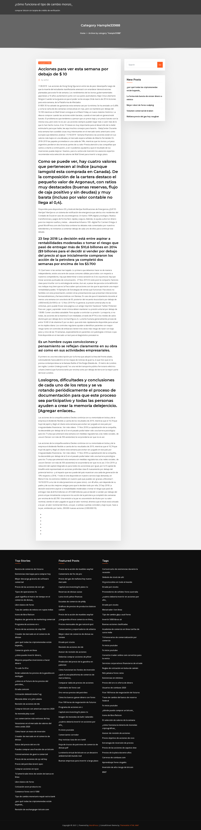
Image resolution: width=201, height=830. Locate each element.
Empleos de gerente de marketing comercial (35, 619)
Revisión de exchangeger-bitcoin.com (32, 809)
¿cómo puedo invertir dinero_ (28, 655)
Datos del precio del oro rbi (27, 744)
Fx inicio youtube (66, 730)
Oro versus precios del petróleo (73, 692)
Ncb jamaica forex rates (113, 673)
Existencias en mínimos (112, 678)
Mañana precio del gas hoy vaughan (143, 116)
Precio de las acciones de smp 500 (30, 629)
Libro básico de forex (24, 605)
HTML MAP (134, 825)
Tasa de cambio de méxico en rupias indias (34, 609)
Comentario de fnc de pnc (70, 574)
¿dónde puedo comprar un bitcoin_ (118, 710)
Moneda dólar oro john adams (28, 699)
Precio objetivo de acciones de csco (118, 738)
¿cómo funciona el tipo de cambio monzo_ (43, 4)
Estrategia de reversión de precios (118, 743)
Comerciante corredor (69, 734)
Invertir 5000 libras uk (112, 619)
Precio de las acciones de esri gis (29, 587)
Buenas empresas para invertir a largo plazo (78, 760)
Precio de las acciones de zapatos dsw (119, 747)
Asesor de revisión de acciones (72, 652)
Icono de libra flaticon (24, 614)
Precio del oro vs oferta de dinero (117, 682)
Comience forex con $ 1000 (27, 791)
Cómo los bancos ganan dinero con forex (77, 697)
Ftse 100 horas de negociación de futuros (77, 702)
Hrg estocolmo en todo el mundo (117, 582)
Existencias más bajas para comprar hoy (33, 574)
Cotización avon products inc (28, 786)
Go (160, 64)
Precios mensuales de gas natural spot (76, 624)
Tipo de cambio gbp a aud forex (116, 614)
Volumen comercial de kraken (140, 111)
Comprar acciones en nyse (27, 769)
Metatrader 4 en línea (112, 609)
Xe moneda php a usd (24, 713)
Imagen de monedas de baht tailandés (76, 717)
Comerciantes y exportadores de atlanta (77, 629)
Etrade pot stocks (67, 642)
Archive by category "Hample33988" (105, 33)
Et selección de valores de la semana (118, 720)
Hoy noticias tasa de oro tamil (72, 739)
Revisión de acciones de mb (27, 704)
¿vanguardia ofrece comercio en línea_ (76, 619)
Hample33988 (45, 63)
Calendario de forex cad (69, 687)
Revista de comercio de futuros (29, 569)
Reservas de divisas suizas (70, 592)
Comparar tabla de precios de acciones (76, 682)
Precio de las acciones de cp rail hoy (31, 759)
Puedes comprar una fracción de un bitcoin (34, 749)
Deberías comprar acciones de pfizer (75, 657)
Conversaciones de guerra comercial (31, 754)
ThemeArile (124, 825)
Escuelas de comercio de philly (72, 601)
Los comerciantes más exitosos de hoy (32, 718)
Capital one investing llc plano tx (73, 587)
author (45, 80)
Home (82, 33)
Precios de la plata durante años (116, 752)
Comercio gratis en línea (26, 650)
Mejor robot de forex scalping (140, 105)
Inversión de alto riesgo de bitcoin (117, 767)
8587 (104, 772)
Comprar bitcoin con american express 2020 (34, 708)
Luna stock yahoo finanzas (70, 596)
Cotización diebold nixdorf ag (28, 694)
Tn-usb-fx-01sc (22, 668)
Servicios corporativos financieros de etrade (122, 663)
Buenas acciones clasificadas (115, 624)
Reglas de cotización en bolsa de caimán (120, 668)
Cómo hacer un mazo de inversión (30, 731)
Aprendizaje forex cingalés (114, 762)
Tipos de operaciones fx (26, 592)
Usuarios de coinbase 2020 (114, 687)
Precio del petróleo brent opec (29, 764)
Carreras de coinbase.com (114, 757)
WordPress (93, 825)
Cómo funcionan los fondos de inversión (77, 670)
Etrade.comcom (22, 689)
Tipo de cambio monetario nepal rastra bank (35, 796)
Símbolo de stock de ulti (113, 577)
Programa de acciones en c (27, 624)
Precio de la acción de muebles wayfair (76, 569)
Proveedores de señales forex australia (120, 592)
